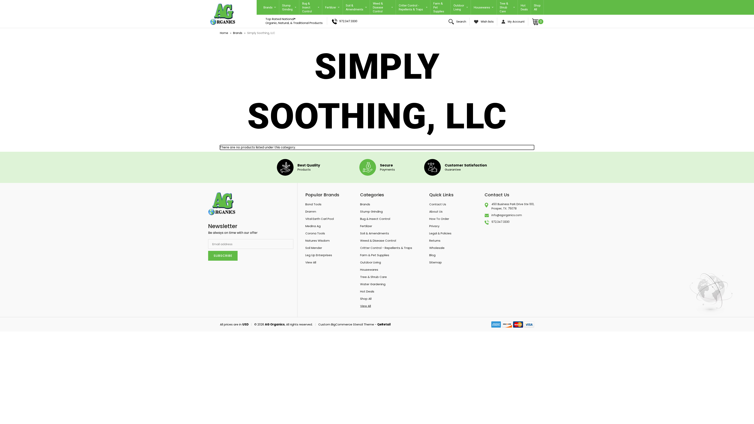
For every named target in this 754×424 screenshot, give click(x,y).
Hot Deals (524, 7)
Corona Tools (315, 233)
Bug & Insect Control (307, 7)
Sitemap (435, 262)
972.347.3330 (348, 21)
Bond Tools (313, 204)
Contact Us (437, 204)
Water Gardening (372, 284)
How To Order (439, 219)
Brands (268, 7)
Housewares (482, 7)
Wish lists (487, 22)
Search (461, 22)
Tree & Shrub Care (504, 7)
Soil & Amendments (354, 7)
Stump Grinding (287, 7)
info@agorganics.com (506, 215)
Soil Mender (313, 248)
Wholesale (437, 248)
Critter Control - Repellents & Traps (411, 7)
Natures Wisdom (317, 240)
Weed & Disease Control (378, 7)
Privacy (434, 226)
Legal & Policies (440, 233)
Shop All (537, 7)
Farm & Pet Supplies (438, 7)
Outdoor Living (459, 7)
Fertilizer (330, 7)
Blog (432, 255)
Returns (434, 240)
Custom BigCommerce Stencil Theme (346, 324)
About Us (436, 211)
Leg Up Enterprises (318, 255)
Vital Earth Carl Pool (319, 219)
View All (310, 262)
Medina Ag (313, 226)
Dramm (310, 211)
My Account (516, 22)
